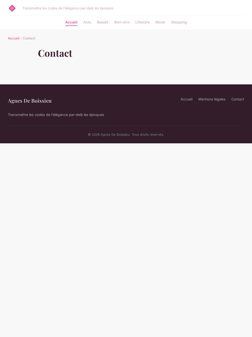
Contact (237, 99)
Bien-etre (121, 22)
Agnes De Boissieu (30, 100)
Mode (160, 22)
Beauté (102, 22)
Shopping (179, 22)
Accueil (71, 22)
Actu (87, 22)
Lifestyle (142, 22)
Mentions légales (211, 99)
